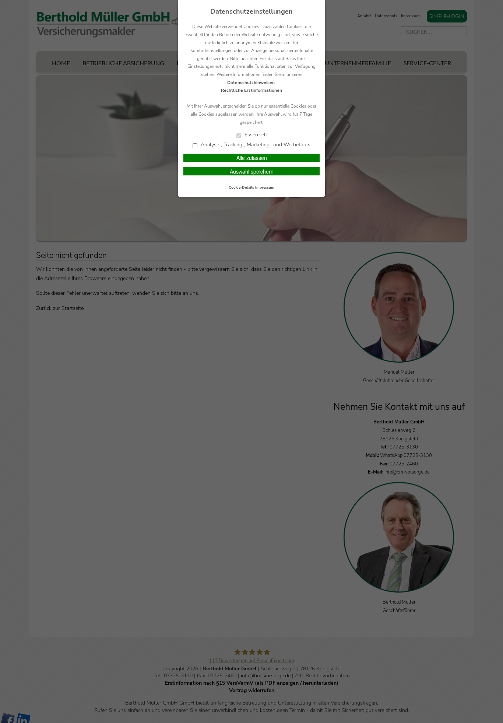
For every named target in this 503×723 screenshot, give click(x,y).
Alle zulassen (251, 157)
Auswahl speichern (252, 171)
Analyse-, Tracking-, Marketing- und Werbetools (254, 145)
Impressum (264, 187)
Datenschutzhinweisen (251, 82)
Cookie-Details (241, 187)
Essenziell (255, 135)
